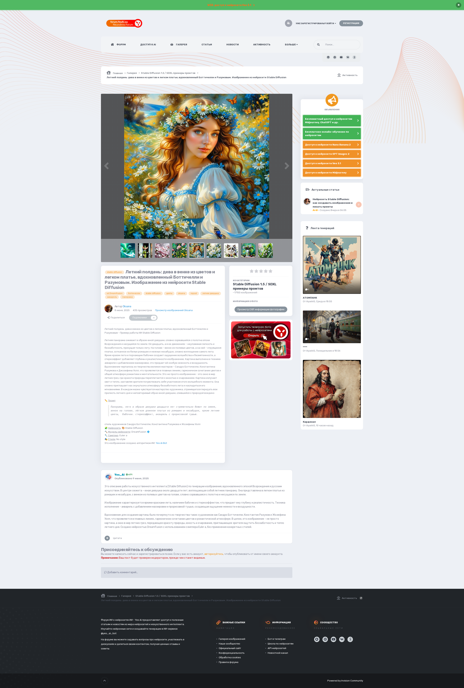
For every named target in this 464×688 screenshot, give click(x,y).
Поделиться (117, 317)
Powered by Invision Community (345, 680)
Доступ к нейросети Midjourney (326, 172)
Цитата (117, 538)
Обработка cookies (230, 657)
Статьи (207, 44)
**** (305, 347)
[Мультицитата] (107, 538)
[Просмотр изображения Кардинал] (332, 389)
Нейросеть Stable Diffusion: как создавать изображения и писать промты (333, 203)
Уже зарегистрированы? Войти (315, 23)
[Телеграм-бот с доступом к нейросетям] (261, 339)
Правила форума (228, 662)
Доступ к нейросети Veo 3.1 (323, 163)
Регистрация (351, 23)
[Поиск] (318, 44)
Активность (261, 44)
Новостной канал (278, 653)
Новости (232, 44)
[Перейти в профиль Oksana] (109, 309)
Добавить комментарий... (122, 572)
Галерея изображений (232, 639)
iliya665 (310, 301)
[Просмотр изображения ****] (332, 327)
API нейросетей (277, 648)
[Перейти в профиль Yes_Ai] (109, 477)
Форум (121, 44)
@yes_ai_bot (108, 633)
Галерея (181, 44)
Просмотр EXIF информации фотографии (260, 309)
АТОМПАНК (310, 297)
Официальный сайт (230, 648)
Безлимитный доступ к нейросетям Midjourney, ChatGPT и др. (328, 121)
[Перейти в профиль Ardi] (307, 201)
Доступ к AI (148, 44)
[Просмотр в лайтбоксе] (196, 166)
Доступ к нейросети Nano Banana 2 (328, 144)
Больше (290, 44)
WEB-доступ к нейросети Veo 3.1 (229, 5)
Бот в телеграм (276, 639)
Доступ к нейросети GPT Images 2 (327, 154)
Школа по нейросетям (280, 643)
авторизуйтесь (213, 554)
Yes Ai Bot (161, 443)
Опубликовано (132, 478)
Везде (352, 44)
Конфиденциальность (232, 653)
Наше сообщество (229, 643)
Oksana (127, 306)
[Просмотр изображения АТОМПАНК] (332, 265)
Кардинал (309, 421)
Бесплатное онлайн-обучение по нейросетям (327, 133)
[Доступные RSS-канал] (361, 598)
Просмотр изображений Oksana (174, 310)
